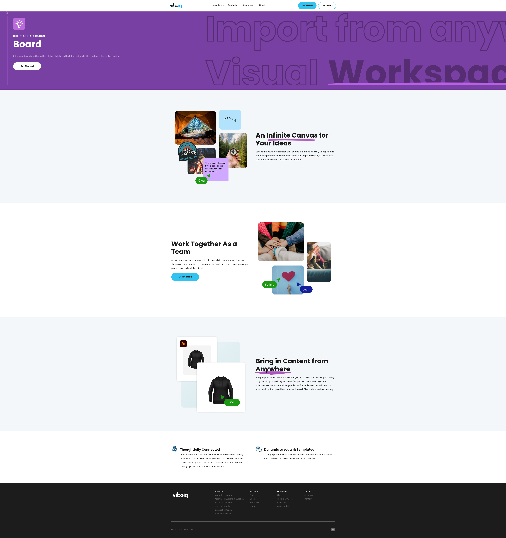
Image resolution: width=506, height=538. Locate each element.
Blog (279, 495)
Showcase (254, 502)
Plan (252, 495)
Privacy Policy (189, 529)
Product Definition (223, 513)
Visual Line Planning (223, 495)
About (262, 5)
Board (252, 499)
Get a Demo (307, 5)
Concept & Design (223, 510)
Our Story (308, 495)
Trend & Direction (223, 506)
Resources (249, 5)
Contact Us (327, 5)
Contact (308, 499)
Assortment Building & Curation (229, 499)
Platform (254, 506)
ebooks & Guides (285, 499)
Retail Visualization (223, 502)
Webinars (281, 502)
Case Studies (283, 506)
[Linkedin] (333, 529)
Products (233, 5)
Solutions (218, 5)
